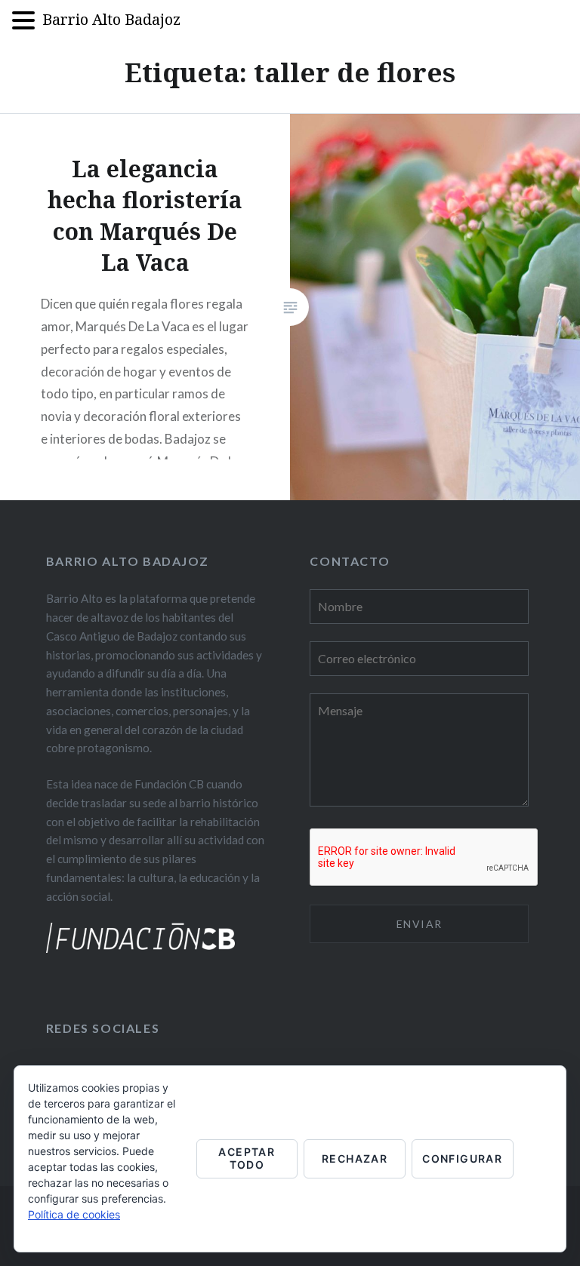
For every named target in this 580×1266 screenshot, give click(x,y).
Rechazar (354, 1158)
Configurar (462, 1158)
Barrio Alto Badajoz (111, 19)
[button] (27, 22)
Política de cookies (74, 1214)
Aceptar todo (246, 1158)
